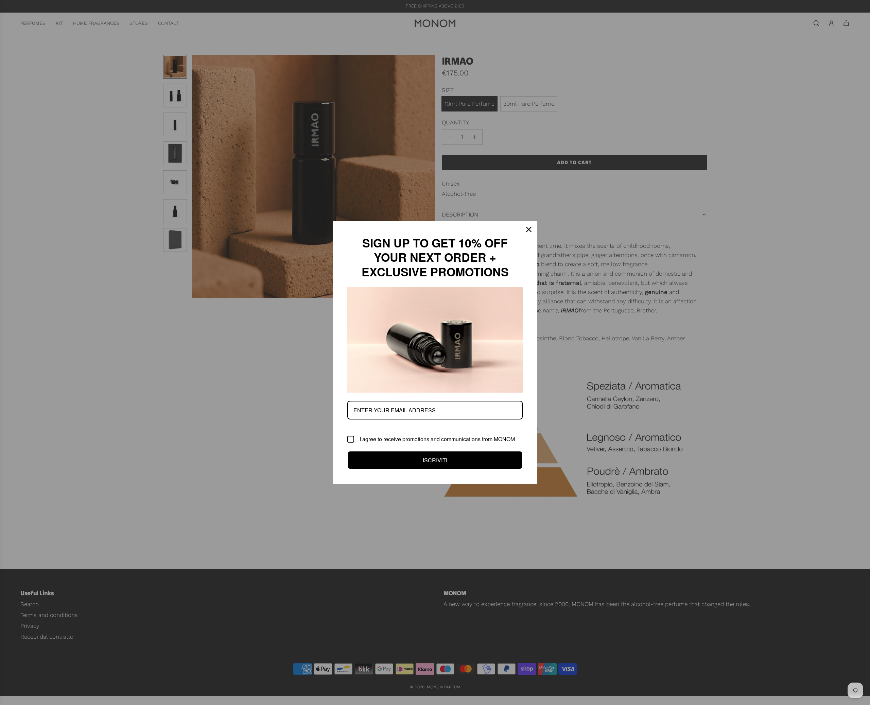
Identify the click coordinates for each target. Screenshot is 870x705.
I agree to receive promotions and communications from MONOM (437, 439)
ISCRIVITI (435, 460)
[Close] (529, 229)
